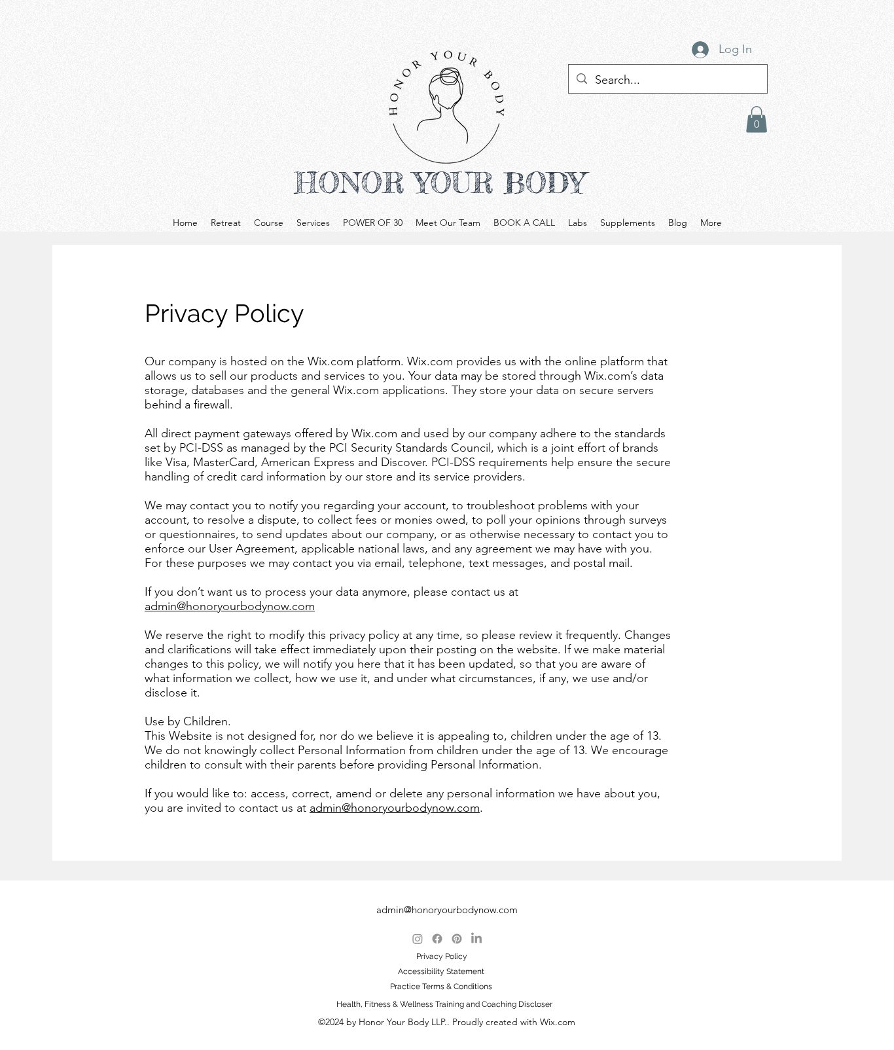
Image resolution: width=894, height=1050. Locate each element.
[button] (756, 119)
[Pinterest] (456, 938)
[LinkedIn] (476, 938)
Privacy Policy (441, 956)
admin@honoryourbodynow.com (230, 606)
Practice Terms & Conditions (441, 986)
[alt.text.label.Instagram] (417, 938)
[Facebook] (437, 938)
